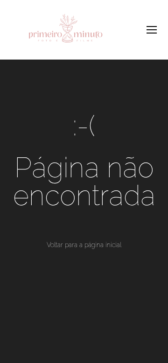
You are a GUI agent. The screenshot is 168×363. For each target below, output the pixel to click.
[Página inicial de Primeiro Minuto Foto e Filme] (65, 30)
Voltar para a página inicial (84, 245)
